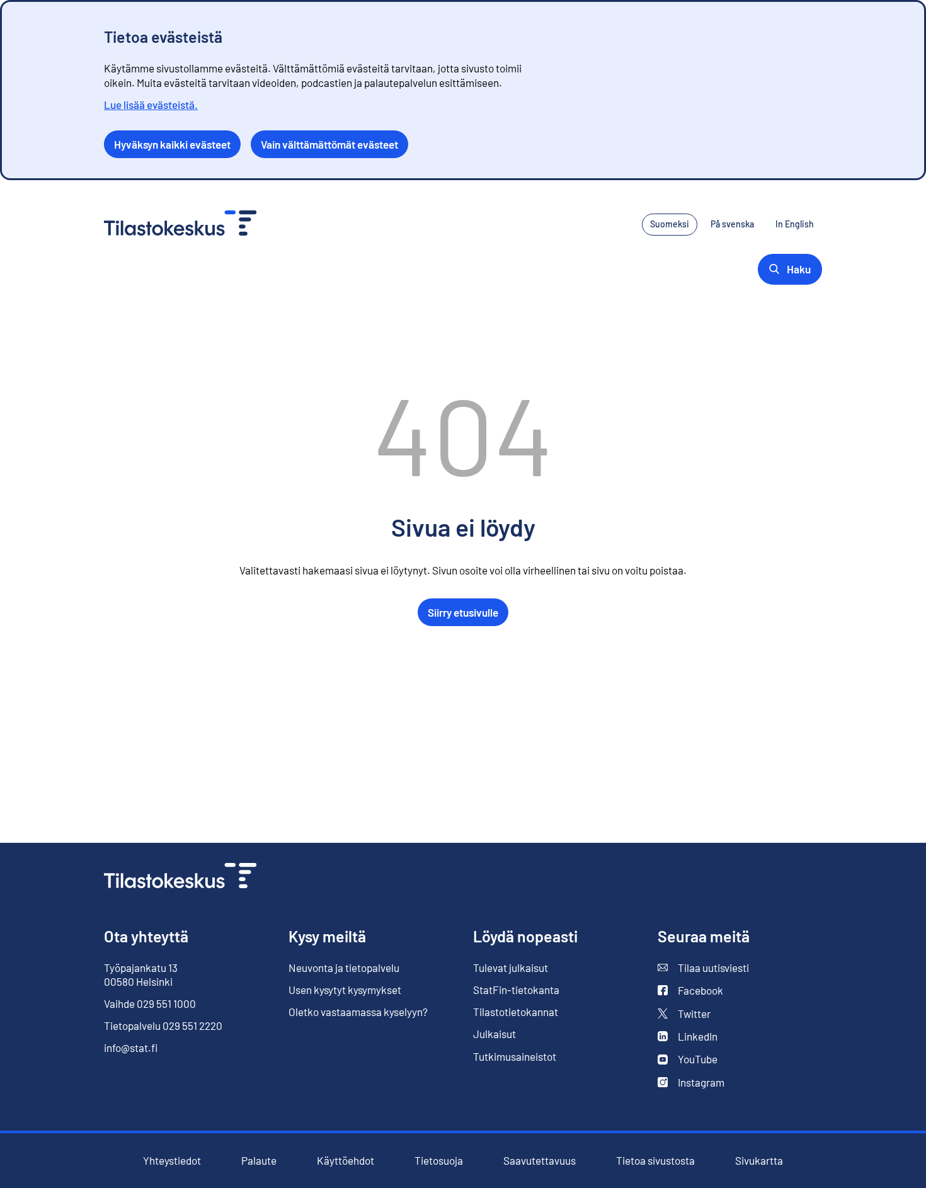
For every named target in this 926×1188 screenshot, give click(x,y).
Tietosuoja (438, 1160)
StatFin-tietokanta (516, 989)
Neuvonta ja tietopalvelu (344, 967)
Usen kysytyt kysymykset (345, 989)
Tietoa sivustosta (655, 1160)
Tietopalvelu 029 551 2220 (163, 1025)
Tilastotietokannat (515, 1011)
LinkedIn (697, 1036)
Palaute (259, 1160)
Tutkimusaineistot (514, 1056)
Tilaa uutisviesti (713, 967)
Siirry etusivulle (463, 612)
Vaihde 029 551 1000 (150, 1003)
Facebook (690, 990)
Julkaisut (494, 1034)
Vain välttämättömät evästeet (329, 144)
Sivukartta (759, 1160)
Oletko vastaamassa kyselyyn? (358, 1012)
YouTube (697, 1059)
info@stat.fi (131, 1047)
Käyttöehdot (345, 1160)
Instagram (701, 1082)
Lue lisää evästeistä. (151, 104)
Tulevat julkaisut (510, 967)
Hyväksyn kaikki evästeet (172, 144)
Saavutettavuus (539, 1160)
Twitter (694, 1013)
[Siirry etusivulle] (180, 877)
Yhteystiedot (172, 1160)
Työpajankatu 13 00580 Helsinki (141, 974)
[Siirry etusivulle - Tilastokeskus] (180, 224)
